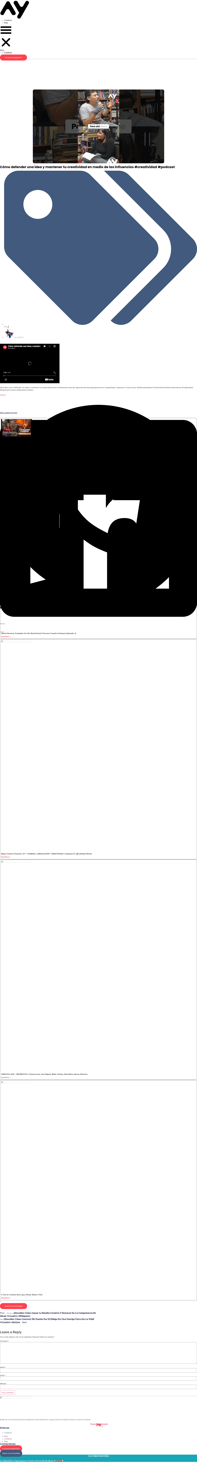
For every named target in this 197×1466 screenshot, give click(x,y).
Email (3, 1375)
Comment (4, 1341)
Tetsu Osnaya (20, 1461)
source (3, 395)
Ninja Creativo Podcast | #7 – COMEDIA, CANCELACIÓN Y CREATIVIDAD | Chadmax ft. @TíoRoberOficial (46, 854)
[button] (6, 37)
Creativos (8, 20)
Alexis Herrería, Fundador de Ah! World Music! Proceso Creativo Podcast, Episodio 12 (38, 633)
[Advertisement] (98, 74)
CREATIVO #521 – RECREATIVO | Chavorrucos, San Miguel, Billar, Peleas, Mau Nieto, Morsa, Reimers (44, 1074)
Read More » (6, 637)
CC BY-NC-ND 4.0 (46, 1461)
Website (3, 1383)
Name (3, 1367)
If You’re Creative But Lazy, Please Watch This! (21, 1295)
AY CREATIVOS (6, 1461)
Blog (6, 23)
